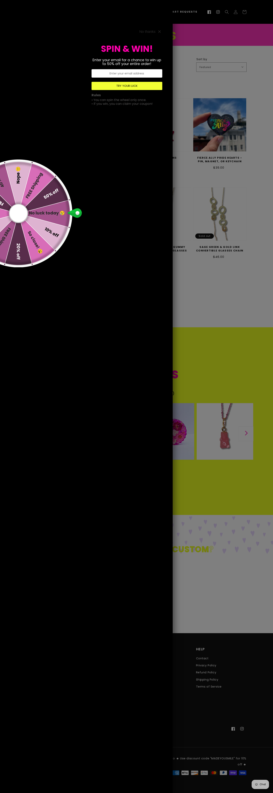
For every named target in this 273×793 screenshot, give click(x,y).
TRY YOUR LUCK (126, 86)
